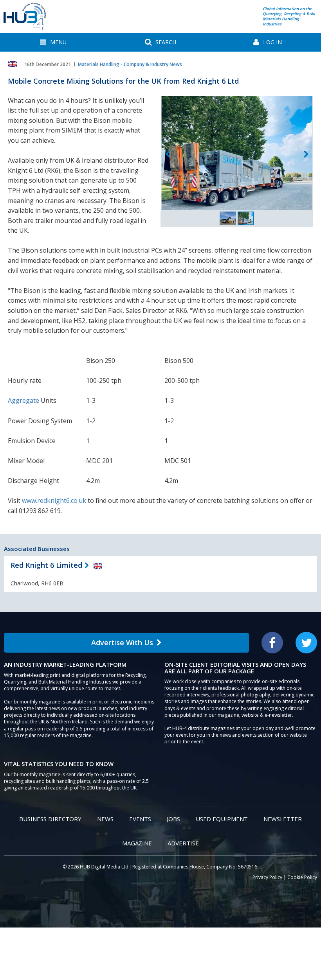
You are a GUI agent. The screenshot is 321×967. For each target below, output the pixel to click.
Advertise (183, 843)
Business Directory (50, 819)
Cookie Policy (302, 877)
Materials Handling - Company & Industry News (130, 64)
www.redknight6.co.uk (54, 500)
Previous (167, 154)
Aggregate (23, 400)
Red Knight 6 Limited (46, 565)
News (105, 819)
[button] (53, 42)
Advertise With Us (122, 642)
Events (140, 819)
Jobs (173, 819)
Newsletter (282, 819)
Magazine (137, 843)
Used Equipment (222, 819)
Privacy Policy (267, 877)
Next (306, 154)
